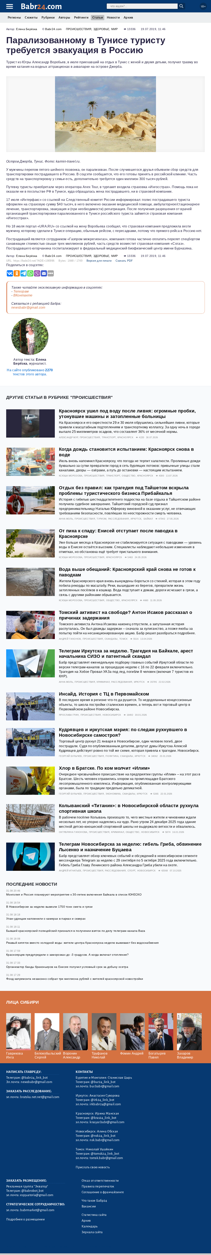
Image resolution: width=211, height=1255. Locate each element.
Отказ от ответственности (100, 1180)
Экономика (113, 794)
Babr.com (41, 6)
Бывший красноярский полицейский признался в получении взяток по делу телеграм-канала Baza (75, 930)
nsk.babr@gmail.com (104, 1140)
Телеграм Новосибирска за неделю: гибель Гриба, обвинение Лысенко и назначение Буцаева (130, 847)
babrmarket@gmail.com (37, 1210)
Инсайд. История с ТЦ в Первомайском (104, 694)
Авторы (64, 17)
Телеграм (21, 291)
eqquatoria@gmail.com (36, 1195)
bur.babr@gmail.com (104, 1086)
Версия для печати (99, 260)
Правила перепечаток (98, 1186)
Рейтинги (81, 17)
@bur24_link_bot (103, 1082)
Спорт (132, 870)
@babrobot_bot (32, 1190)
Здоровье (101, 29)
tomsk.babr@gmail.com (106, 1158)
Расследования (118, 518)
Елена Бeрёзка (26, 29)
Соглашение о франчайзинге (103, 1192)
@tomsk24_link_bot (105, 1153)
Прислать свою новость (93, 1167)
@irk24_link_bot (102, 1100)
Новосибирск (112, 715)
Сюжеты (31, 17)
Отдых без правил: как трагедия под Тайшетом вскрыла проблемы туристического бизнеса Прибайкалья (124, 490)
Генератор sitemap (100, 1246)
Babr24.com (53, 29)
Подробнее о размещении (25, 1219)
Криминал (103, 682)
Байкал (148, 518)
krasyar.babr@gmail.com (107, 1122)
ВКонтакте (23, 295)
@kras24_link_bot (103, 1117)
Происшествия (78, 29)
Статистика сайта (94, 1214)
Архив (128, 17)
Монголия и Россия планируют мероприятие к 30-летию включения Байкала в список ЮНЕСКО (74, 894)
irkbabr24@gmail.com (105, 1104)
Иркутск (136, 518)
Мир (114, 29)
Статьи (97, 17)
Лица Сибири (22, 1002)
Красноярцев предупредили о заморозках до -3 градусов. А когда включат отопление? (67, 954)
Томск (123, 639)
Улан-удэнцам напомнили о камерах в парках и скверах (46, 918)
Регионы (14, 17)
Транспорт (109, 437)
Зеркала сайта (92, 1232)
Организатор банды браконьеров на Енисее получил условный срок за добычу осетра (67, 966)
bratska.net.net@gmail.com (39, 1097)
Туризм (101, 518)
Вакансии (89, 1206)
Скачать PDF (124, 260)
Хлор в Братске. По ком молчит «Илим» (104, 768)
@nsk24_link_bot (103, 1135)
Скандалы (111, 639)
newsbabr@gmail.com (28, 307)
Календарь (90, 1226)
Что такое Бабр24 (94, 1200)
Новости (113, 17)
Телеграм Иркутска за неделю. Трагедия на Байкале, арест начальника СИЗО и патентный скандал (126, 653)
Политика (112, 756)
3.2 (31, 1246)
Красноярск (125, 437)
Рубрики (48, 17)
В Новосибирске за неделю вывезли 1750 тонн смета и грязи (49, 906)
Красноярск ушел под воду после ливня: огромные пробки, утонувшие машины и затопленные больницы (127, 413)
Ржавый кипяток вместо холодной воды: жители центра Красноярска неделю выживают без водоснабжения (82, 942)
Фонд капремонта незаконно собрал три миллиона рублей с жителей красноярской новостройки (74, 978)
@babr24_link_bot (34, 1077)
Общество (129, 475)
